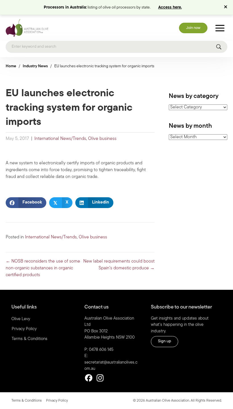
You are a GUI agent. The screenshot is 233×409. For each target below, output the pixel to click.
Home (11, 66)
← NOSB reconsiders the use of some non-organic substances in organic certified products (43, 268)
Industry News (35, 66)
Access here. (170, 7)
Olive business (102, 139)
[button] (226, 7)
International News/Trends (60, 139)
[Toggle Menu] (219, 28)
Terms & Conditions (29, 339)
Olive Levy (20, 319)
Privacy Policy (24, 329)
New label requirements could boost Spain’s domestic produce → (119, 264)
